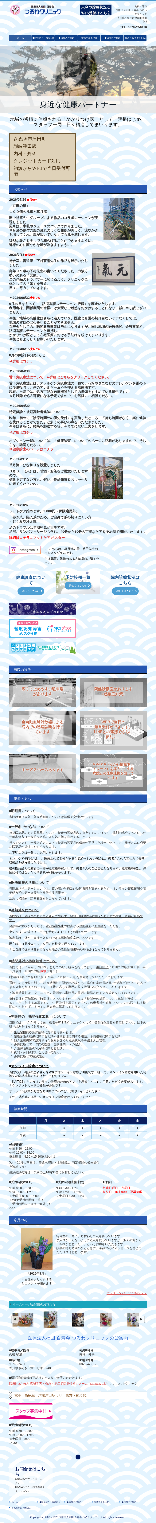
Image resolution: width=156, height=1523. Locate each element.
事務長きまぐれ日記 (135, 38)
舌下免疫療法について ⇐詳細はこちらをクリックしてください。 (60, 377)
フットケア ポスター (49, 538)
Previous (15, 1319)
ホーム (20, 38)
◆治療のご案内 (112, 38)
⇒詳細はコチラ (21, 361)
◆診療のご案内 (66, 38)
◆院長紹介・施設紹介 (43, 38)
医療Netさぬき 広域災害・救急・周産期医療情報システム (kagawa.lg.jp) (58, 1383)
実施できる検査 (89, 38)
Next (141, 1319)
